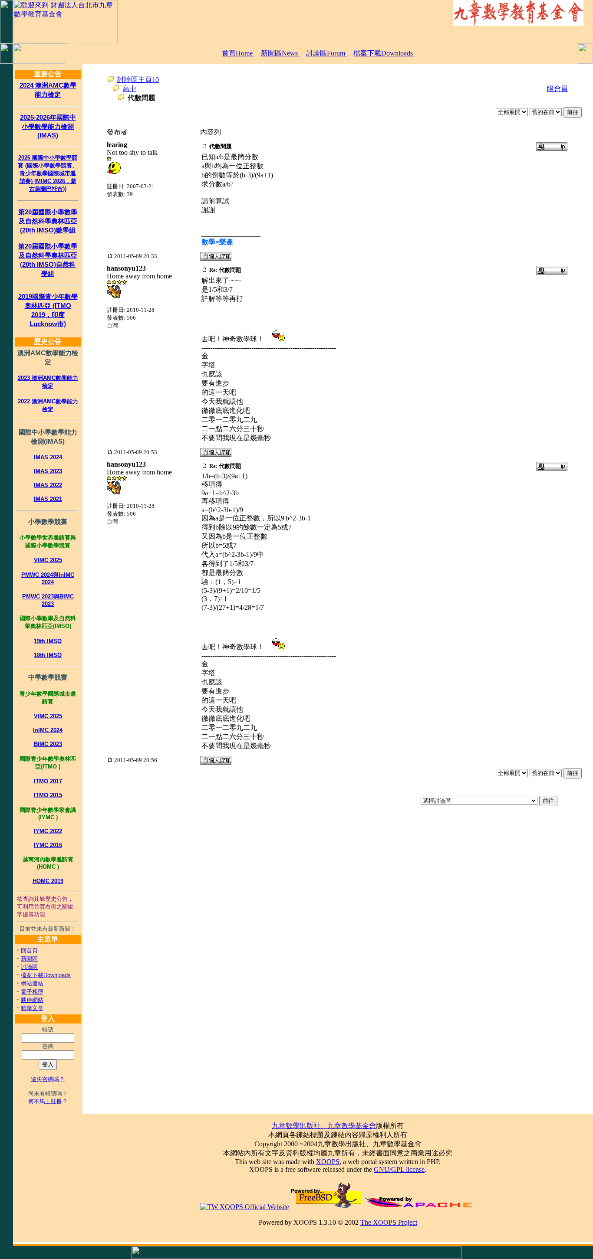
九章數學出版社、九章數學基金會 (324, 1125)
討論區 (29, 967)
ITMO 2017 (48, 781)
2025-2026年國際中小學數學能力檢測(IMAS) (48, 126)
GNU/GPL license (399, 1169)
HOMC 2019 (48, 881)
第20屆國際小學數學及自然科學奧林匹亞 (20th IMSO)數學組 (47, 221)
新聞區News (280, 53)
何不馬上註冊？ (48, 1101)
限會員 (557, 88)
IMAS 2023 (48, 471)
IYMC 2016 (48, 845)
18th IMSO (48, 655)
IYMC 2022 (48, 831)
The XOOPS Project (388, 1222)
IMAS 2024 (48, 457)
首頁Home (238, 53)
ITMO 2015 (48, 795)
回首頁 (29, 950)
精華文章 (32, 1008)
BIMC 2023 (48, 744)
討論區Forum (326, 53)
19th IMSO (48, 641)
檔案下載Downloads (384, 53)
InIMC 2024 (48, 730)
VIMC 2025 (48, 560)
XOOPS (327, 1161)
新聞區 (29, 958)
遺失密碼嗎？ (48, 1079)
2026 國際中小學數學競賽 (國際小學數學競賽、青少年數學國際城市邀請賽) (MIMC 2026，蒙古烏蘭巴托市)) (48, 173)
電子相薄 (32, 991)
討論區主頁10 (138, 79)
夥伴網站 (32, 1000)
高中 (129, 88)
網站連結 (32, 983)
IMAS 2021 (48, 499)
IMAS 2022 (48, 485)
